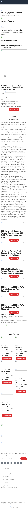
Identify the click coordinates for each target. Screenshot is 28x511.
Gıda (8, 6)
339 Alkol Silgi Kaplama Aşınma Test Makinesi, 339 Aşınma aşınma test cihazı (12, 271)
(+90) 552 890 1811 (6, 47)
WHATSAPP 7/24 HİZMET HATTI (9, 492)
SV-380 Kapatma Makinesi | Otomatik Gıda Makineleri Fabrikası (21, 350)
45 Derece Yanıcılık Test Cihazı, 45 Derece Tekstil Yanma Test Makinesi (11, 253)
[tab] (14, 116)
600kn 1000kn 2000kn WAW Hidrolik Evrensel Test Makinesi (12, 289)
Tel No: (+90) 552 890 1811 (7, 491)
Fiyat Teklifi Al (14, 109)
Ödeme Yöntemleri (14, 119)
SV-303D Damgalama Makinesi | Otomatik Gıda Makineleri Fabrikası (7, 407)
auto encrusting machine (12, 101)
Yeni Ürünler (14, 118)
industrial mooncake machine (8, 104)
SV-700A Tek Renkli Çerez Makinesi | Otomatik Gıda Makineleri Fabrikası (7, 374)
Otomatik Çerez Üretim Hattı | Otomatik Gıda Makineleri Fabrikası (21, 383)
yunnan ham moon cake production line (11, 106)
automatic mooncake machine (8, 103)
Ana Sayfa (3, 6)
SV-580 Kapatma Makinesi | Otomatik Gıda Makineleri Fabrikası (7, 350)
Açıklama (14, 116)
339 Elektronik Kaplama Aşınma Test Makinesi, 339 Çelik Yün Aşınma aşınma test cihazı (13, 234)
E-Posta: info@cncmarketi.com (8, 495)
